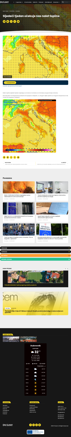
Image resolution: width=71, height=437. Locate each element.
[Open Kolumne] (59, 2)
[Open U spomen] (22, 2)
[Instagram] (33, 425)
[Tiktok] (36, 425)
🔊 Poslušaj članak (10, 82)
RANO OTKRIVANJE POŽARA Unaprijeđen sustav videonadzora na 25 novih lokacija (17, 195)
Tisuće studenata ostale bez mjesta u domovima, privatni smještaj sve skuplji (52, 195)
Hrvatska (18, 11)
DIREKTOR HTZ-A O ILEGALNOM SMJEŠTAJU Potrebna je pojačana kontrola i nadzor (18, 216)
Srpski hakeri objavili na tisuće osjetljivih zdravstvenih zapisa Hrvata (49, 216)
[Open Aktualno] (13, 2)
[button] (4, 21)
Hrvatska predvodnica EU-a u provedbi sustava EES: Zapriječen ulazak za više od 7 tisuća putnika (52, 238)
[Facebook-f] (30, 425)
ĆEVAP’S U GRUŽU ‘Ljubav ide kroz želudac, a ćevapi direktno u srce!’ (25, 285)
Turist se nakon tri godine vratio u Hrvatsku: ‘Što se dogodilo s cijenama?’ (18, 238)
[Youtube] (39, 425)
